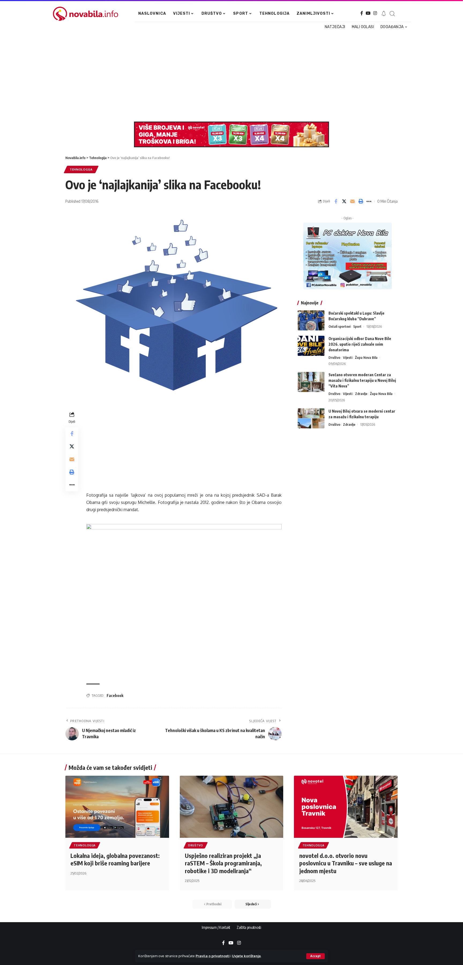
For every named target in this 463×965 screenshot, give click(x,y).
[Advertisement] (229, 76)
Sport (357, 326)
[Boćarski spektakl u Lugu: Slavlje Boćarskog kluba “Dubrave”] (311, 320)
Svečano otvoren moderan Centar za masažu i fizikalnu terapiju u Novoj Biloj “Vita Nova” (362, 380)
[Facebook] (361, 13)
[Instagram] (375, 13)
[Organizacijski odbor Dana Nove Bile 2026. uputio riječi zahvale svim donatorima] (311, 346)
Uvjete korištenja (246, 956)
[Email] (352, 201)
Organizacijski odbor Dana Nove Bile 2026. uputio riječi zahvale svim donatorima (359, 344)
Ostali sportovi (339, 326)
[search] (392, 13)
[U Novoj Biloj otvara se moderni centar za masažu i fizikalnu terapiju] (311, 418)
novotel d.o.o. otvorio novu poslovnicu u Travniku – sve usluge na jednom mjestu (345, 863)
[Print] (360, 201)
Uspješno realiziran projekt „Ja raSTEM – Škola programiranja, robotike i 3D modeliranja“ (223, 863)
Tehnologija (81, 169)
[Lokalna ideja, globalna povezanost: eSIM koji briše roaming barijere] (117, 807)
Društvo (334, 357)
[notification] (383, 14)
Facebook (115, 695)
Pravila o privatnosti (213, 956)
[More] (369, 201)
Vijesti (347, 357)
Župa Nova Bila (366, 357)
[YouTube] (368, 13)
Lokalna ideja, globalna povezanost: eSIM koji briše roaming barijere (115, 859)
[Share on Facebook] (335, 201)
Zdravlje (361, 393)
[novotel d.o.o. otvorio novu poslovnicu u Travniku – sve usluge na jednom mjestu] (346, 807)
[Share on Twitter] (344, 201)
